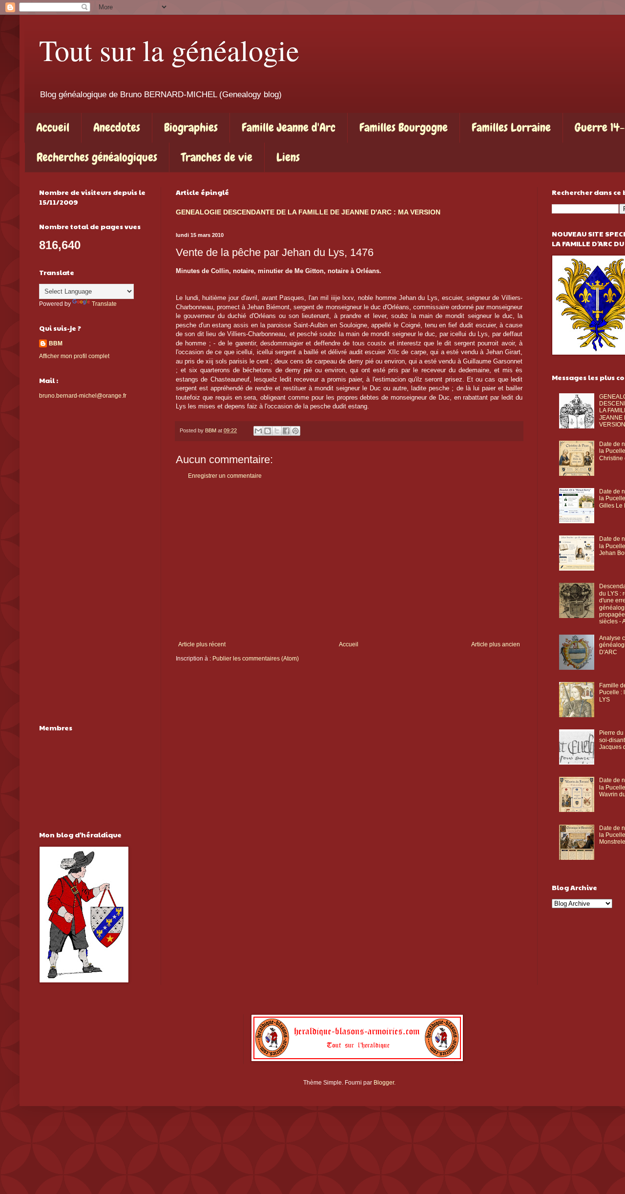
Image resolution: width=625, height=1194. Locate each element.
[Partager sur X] (277, 431)
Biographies (191, 127)
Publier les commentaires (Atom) (255, 658)
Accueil (52, 127)
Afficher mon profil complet (74, 356)
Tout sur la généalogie (169, 49)
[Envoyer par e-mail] (258, 431)
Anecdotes (116, 127)
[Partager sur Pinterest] (295, 431)
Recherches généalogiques (97, 157)
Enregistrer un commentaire (225, 475)
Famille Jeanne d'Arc (288, 127)
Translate (104, 303)
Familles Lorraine (511, 127)
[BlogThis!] (267, 431)
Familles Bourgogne (403, 127)
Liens (288, 157)
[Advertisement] (349, 560)
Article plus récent (202, 644)
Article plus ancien (495, 644)
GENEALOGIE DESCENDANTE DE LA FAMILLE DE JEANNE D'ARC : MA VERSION (308, 212)
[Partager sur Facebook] (286, 431)
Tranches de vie (216, 157)
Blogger (384, 1082)
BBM (55, 343)
